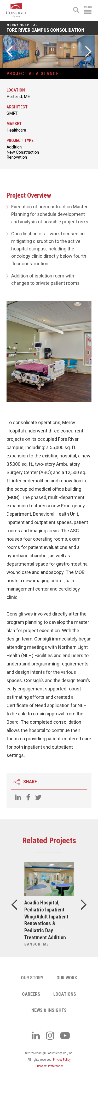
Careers (31, 994)
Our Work (66, 977)
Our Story (32, 977)
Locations (64, 994)
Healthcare (16, 130)
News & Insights (49, 1010)
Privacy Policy (62, 1059)
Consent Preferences (50, 1066)
